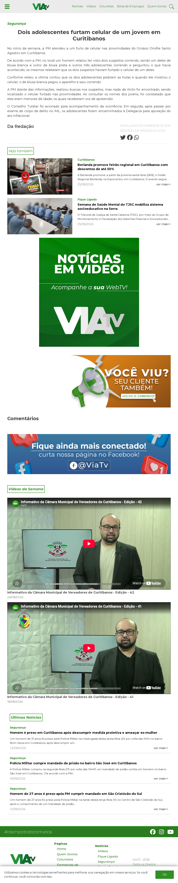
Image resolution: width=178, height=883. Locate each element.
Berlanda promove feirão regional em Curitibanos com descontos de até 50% (123, 167)
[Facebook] (151, 833)
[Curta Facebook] (89, 454)
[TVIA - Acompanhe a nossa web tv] (89, 292)
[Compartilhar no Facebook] (129, 138)
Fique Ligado (87, 199)
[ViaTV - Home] (28, 860)
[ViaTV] (40, 6)
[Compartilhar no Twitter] (123, 138)
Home (61, 849)
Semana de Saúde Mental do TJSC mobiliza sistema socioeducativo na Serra (120, 207)
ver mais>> (163, 184)
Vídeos (91, 6)
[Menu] (7, 6)
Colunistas (106, 6)
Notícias (77, 6)
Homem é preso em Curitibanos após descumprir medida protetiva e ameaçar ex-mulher (83, 733)
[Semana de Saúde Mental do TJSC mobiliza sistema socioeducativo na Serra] (39, 216)
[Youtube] (169, 833)
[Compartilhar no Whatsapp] (136, 138)
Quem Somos (156, 6)
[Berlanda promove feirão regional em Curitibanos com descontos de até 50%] (39, 176)
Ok (165, 874)
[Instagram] (160, 833)
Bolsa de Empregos (130, 6)
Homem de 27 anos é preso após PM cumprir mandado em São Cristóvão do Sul (76, 794)
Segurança (16, 24)
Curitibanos (86, 159)
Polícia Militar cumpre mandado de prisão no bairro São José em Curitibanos (73, 763)
